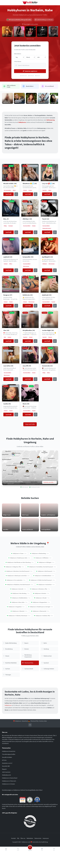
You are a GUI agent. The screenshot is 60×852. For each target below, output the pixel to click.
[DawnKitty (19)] (13, 454)
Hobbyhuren (22, 122)
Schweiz (50, 735)
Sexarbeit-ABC (6, 766)
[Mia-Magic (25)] (16, 467)
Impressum (46, 838)
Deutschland (33, 735)
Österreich (40, 735)
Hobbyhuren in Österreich (9, 781)
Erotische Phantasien (8, 804)
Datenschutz (37, 838)
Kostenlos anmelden (49, 482)
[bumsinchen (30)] (44, 461)
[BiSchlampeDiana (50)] (35, 466)
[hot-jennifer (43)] (38, 457)
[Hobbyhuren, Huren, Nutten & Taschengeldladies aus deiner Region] (30, 2)
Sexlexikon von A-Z (7, 763)
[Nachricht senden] (16, 194)
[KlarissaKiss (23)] (21, 462)
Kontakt (13, 838)
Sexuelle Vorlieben (7, 757)
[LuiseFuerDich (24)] (27, 471)
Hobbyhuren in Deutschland (9, 778)
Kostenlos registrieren (31, 71)
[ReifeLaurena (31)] (47, 473)
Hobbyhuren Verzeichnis (8, 751)
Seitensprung (50, 120)
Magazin (4, 769)
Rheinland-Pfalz (34, 721)
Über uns (22, 838)
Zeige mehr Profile (30, 424)
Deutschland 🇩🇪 (26, 721)
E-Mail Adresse (17, 61)
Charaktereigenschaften (8, 754)
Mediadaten (30, 838)
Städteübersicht (6, 775)
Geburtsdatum (17, 53)
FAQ (18, 838)
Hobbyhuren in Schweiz (8, 784)
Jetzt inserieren (6, 772)
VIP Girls (4, 760)
